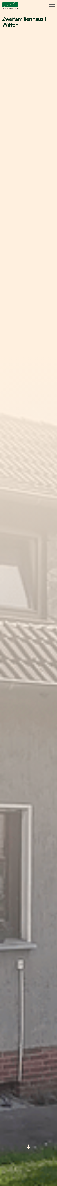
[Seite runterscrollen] (28, 1147)
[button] (52, 5)
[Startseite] (10, 5)
